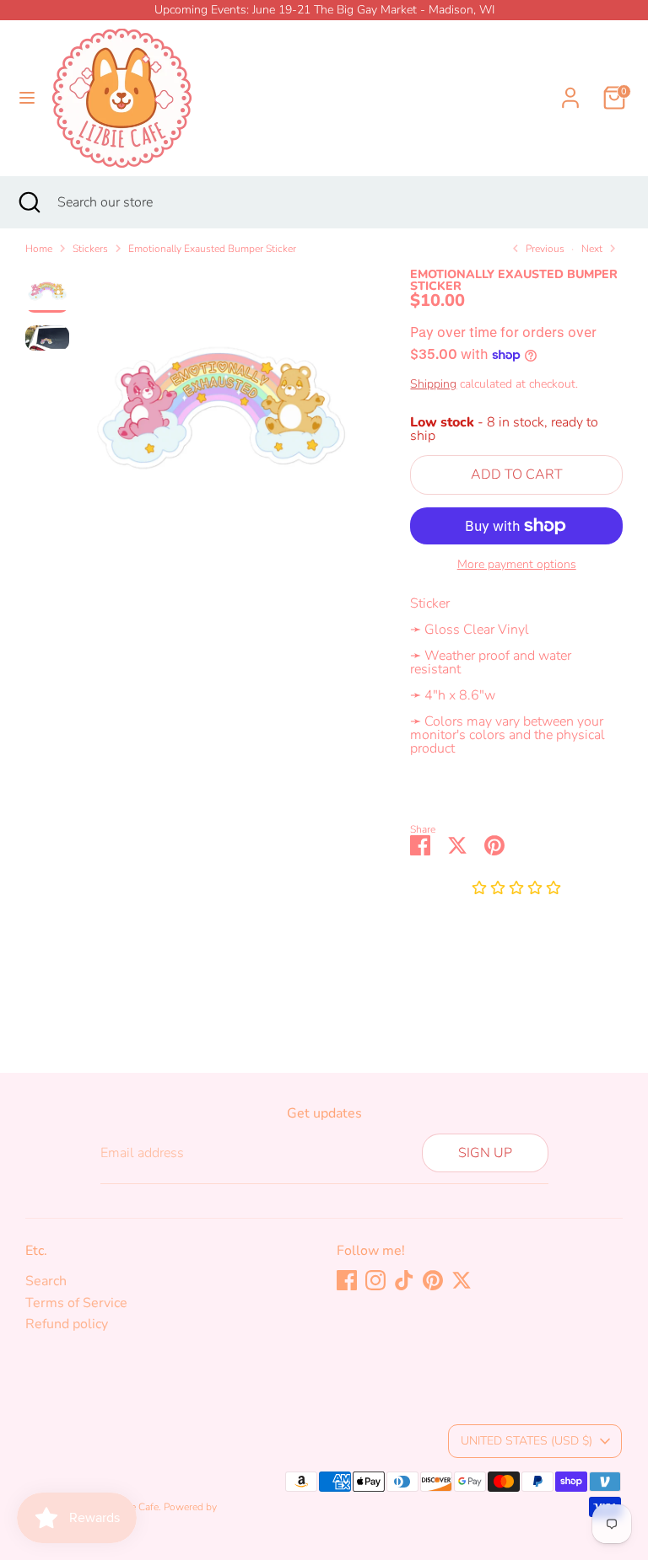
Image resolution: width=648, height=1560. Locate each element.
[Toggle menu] (27, 98)
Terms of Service (76, 1303)
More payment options (516, 564)
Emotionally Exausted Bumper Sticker (212, 249)
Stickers (90, 249)
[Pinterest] (433, 1280)
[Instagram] (375, 1280)
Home (38, 249)
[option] (221, 414)
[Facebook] (347, 1280)
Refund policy (66, 1324)
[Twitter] (461, 1280)
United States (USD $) (526, 1441)
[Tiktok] (404, 1280)
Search (46, 1281)
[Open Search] (29, 202)
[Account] (570, 87)
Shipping (433, 384)
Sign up (485, 1153)
